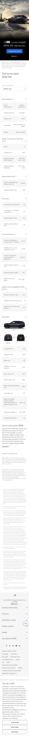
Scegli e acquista (8, 626)
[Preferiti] (21, 3)
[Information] (11, 68)
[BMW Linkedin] (19, 646)
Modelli (4, 632)
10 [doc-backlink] (2, 582)
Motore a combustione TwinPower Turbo (12, 140)
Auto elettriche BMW (9, 638)
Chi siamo (5, 614)
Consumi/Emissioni (8, 234)
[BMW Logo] (3, 2)
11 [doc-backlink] (2, 587)
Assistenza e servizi (9, 620)
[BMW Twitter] (10, 646)
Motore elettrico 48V (8, 176)
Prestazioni (5, 199)
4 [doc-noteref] (16, 176)
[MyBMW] (13, 3)
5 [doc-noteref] (15, 234)
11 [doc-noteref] (24, 272)
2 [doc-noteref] (13, 99)
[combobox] (26, 623)
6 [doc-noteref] (14, 249)
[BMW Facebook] (6, 646)
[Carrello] (17, 3)
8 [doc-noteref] (2, 290)
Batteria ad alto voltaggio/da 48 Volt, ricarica (13, 288)
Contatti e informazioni (10, 608)
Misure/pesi (6, 317)
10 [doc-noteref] (4, 405)
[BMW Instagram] (13, 646)
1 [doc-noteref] (12, 99)
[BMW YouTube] (16, 646)
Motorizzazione (7, 99)
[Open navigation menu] (25, 3)
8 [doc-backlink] (2, 559)
